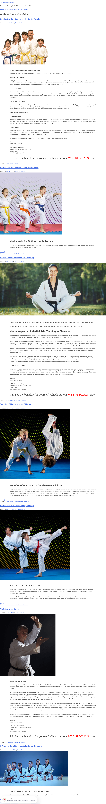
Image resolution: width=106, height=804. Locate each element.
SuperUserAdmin (20, 22)
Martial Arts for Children (12, 253)
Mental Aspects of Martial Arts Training (17, 258)
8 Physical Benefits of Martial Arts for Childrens (21, 746)
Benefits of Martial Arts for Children (15, 404)
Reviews (11, 9)
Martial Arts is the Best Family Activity (17, 506)
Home (1, 9)
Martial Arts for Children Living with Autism (19, 168)
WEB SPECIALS (78, 158)
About (15, 9)
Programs (6, 9)
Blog (27, 9)
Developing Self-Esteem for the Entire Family (20, 19)
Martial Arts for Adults (11, 400)
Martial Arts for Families (12, 163)
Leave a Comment (23, 253)
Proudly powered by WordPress (9, 803)
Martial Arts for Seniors (10, 609)
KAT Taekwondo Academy (7, 2)
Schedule (23, 9)
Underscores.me (35, 803)
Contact (19, 9)
